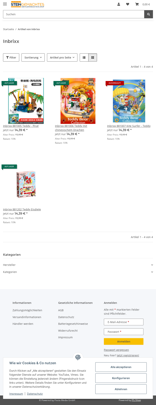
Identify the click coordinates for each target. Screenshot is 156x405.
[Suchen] (148, 14)
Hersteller (9, 265)
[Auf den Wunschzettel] (42, 84)
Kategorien (10, 272)
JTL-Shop (136, 400)
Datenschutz (35, 393)
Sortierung (31, 57)
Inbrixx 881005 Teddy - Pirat (21, 126)
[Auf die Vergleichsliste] (32, 84)
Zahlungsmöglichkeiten (27, 310)
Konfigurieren (121, 378)
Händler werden (23, 324)
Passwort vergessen (116, 350)
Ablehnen (121, 389)
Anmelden (123, 341)
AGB (61, 310)
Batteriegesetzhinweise (73, 324)
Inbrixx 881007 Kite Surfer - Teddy (128, 126)
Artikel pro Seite (60, 57)
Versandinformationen (27, 317)
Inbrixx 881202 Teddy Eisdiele (22, 209)
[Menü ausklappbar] (5, 2)
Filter (12, 57)
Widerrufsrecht (68, 330)
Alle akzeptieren (121, 367)
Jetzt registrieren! (128, 355)
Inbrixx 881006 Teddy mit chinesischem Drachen (71, 128)
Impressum (16, 393)
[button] (118, 4)
